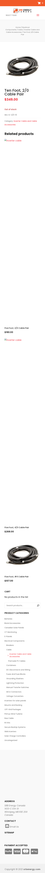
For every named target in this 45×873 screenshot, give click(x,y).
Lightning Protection (15, 683)
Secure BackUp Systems (15, 727)
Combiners (11, 665)
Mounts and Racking (13, 705)
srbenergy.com (31, 869)
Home (18, 27)
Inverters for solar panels (15, 700)
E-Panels (8, 636)
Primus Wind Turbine (13, 714)
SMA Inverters (10, 731)
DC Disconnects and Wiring (18, 670)
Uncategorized (10, 740)
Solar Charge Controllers (15, 736)
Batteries (8, 619)
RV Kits (7, 722)
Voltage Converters (14, 696)
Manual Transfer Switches (17, 687)
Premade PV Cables (16, 661)
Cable (20, 30)
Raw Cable (9, 718)
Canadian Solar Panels (14, 627)
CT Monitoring (10, 632)
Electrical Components (14, 641)
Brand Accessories (12, 623)
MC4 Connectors (13, 692)
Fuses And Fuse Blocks (16, 674)
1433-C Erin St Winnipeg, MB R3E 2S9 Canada (15, 811)
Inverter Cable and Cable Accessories (20, 655)
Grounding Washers (15, 678)
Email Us (14, 826)
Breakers (10, 645)
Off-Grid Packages (12, 709)
